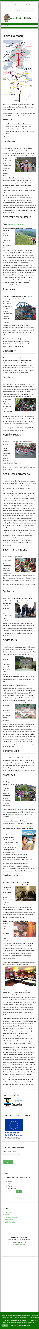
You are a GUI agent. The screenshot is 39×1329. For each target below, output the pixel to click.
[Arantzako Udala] (17, 18)
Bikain (10, 1181)
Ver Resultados (19, 1198)
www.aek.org (12, 814)
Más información (24, 1325)
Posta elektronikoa (10, 1151)
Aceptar (5, 1325)
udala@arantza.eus (19, 1244)
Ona (9, 1183)
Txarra (10, 1186)
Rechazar (13, 1325)
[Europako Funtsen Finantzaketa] (13, 1119)
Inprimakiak (8, 1214)
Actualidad (8, 1212)
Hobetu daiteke (12, 1188)
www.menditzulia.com (17, 224)
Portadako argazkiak (11, 1217)
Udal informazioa (10, 1222)
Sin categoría (9, 1219)
